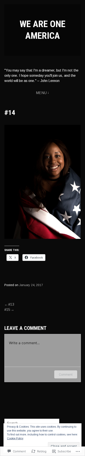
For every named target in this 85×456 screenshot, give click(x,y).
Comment (66, 374)
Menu (41, 93)
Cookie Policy (15, 438)
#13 (11, 304)
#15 (7, 309)
